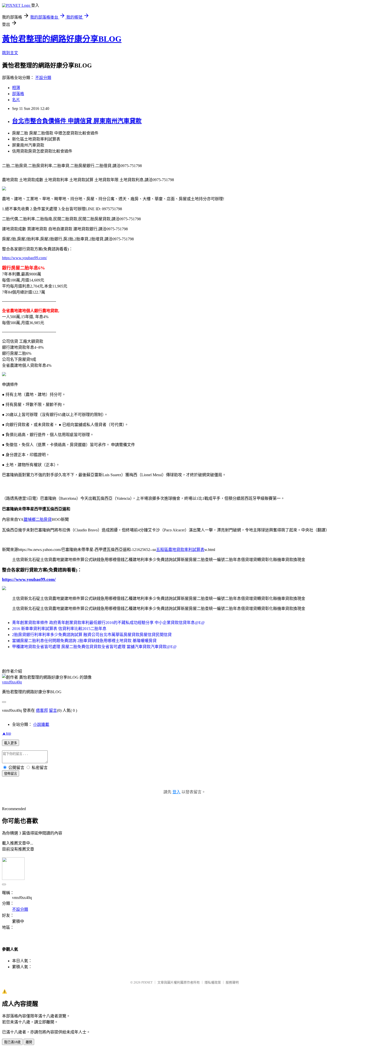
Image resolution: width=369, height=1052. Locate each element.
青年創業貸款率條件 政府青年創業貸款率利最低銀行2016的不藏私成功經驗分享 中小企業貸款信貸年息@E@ (108, 622)
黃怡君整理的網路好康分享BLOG (61, 38)
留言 (53, 710)
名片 (16, 100)
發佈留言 (10, 774)
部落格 (18, 94)
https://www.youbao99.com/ (24, 258)
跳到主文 (10, 53)
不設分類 (43, 78)
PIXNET (147, 982)
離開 (29, 1042)
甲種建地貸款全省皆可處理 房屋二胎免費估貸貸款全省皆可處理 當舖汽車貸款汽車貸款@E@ (94, 647)
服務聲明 (232, 982)
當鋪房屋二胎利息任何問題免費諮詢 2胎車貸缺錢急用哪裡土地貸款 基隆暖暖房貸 (84, 641)
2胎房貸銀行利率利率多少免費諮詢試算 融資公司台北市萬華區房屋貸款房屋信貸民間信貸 (92, 635)
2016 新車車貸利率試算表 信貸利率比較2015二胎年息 (59, 628)
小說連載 (41, 724)
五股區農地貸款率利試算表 (180, 549)
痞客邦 (42, 710)
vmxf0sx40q (12, 682)
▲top (6, 733)
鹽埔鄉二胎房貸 (38, 519)
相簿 (16, 88)
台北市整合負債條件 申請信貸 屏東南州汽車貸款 (77, 121)
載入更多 (10, 743)
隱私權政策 (213, 982)
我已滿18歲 (12, 1042)
